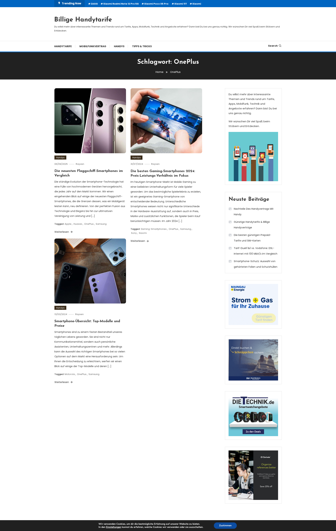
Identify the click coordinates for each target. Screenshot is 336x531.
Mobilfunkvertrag (92, 46)
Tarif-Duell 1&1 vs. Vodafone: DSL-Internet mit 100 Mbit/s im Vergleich (255, 250)
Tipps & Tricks (142, 46)
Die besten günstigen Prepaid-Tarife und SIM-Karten (252, 237)
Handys (119, 46)
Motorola (70, 374)
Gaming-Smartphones (154, 229)
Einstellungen (113, 527)
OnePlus (89, 224)
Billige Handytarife (83, 20)
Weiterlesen (62, 232)
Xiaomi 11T (180, 3)
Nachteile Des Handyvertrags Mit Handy (254, 211)
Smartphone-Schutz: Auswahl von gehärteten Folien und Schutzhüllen (255, 264)
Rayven (80, 164)
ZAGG (94, 3)
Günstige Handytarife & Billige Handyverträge (252, 224)
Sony (134, 233)
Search (273, 46)
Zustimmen (225, 525)
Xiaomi (196, 3)
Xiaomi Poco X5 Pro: (156, 3)
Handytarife (63, 46)
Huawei (78, 224)
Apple (68, 224)
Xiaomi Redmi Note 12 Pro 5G (121, 3)
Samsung (101, 224)
